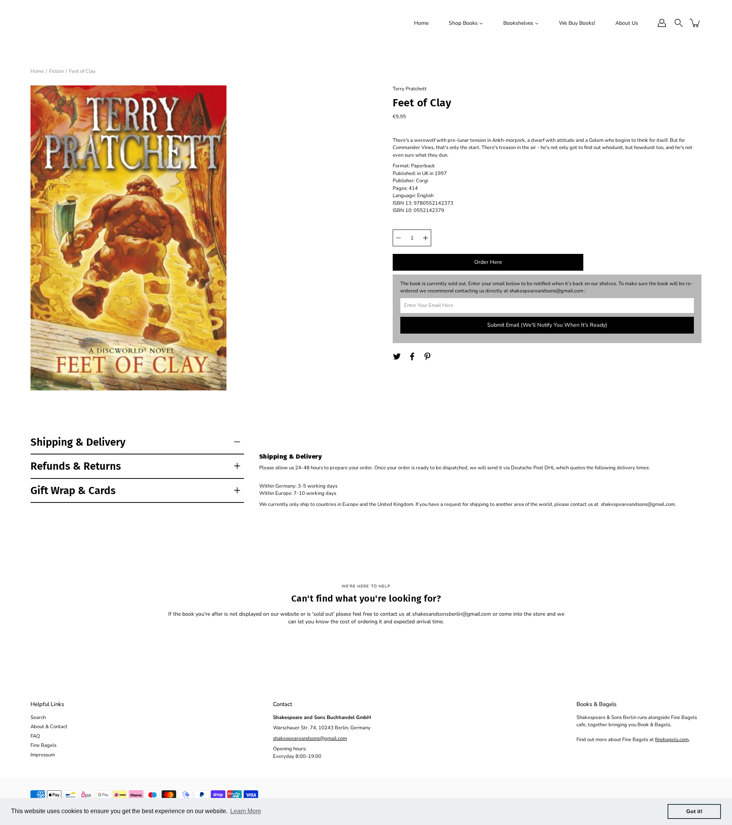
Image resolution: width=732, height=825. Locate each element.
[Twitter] (397, 356)
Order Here (488, 262)
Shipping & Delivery (77, 442)
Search (38, 717)
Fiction (56, 71)
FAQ (35, 736)
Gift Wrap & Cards (73, 490)
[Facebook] (412, 356)
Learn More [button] (245, 811)
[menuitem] (421, 23)
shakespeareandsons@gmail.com (310, 738)
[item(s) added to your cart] (695, 23)
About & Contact (48, 726)
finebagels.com (672, 739)
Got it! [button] (694, 811)
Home (37, 71)
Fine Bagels (43, 745)
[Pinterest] (427, 356)
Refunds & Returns (75, 466)
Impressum (42, 754)
